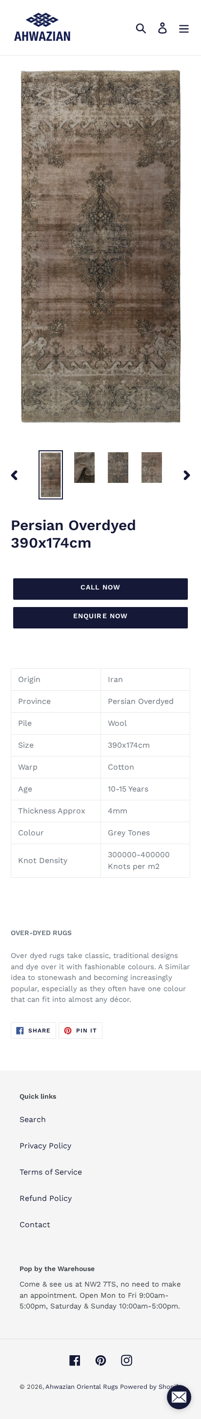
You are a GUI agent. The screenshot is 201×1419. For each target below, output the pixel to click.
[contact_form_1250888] (179, 1397)
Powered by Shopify (150, 1386)
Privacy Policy (45, 1145)
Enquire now (100, 616)
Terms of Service (51, 1172)
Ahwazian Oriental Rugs (82, 1386)
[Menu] (184, 27)
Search (33, 1119)
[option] (51, 474)
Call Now (100, 587)
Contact (35, 1224)
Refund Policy (46, 1198)
